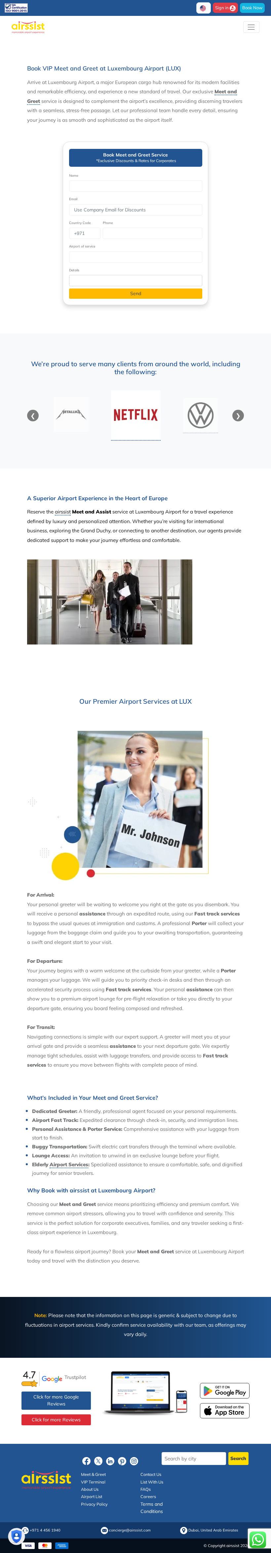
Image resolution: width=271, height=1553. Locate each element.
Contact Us (150, 1474)
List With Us (151, 1482)
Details (74, 270)
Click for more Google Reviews (56, 1400)
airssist (63, 512)
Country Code (80, 223)
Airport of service (82, 246)
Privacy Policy (94, 1504)
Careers (148, 1496)
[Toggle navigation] (251, 27)
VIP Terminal (93, 1482)
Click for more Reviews (56, 1420)
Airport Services (69, 1164)
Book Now (252, 7)
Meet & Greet (93, 1474)
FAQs (145, 1489)
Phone (108, 223)
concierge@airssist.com (130, 1530)
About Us (89, 1489)
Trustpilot (75, 1377)
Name (73, 175)
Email (73, 199)
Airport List (91, 1496)
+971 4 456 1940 (45, 1530)
